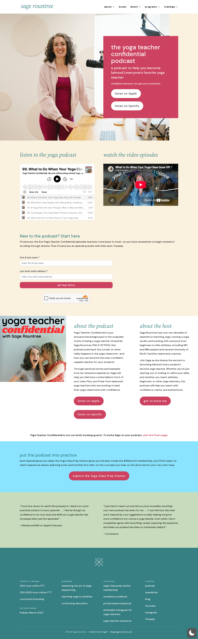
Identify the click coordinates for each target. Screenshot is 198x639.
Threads (150, 619)
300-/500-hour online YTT (36, 592)
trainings (169, 7)
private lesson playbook (117, 603)
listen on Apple (126, 93)
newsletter (151, 592)
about (108, 7)
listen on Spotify (127, 106)
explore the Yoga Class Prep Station (99, 476)
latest (134, 7)
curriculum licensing (32, 599)
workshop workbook (115, 596)
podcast (150, 585)
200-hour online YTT (32, 585)
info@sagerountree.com (121, 632)
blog (147, 599)
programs (151, 7)
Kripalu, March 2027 (32, 612)
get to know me (155, 401)
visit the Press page (155, 435)
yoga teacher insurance (117, 620)
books (122, 7)
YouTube (150, 605)
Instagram (151, 612)
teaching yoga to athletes (77, 596)
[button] (191, 632)
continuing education (75, 603)
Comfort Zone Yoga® (98, 632)
